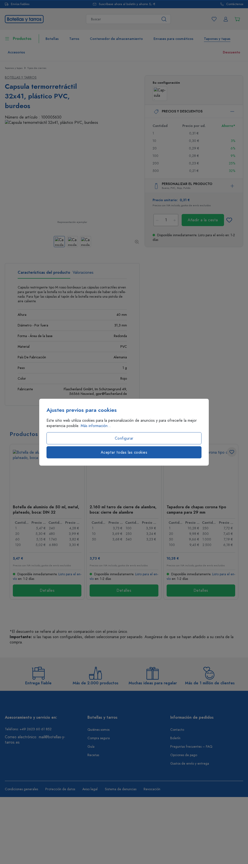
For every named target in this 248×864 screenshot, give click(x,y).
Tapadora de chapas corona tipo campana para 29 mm (196, 509)
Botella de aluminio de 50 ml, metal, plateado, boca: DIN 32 (46, 509)
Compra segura (98, 738)
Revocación (152, 789)
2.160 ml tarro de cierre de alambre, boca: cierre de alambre (123, 509)
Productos (22, 38)
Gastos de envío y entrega (189, 763)
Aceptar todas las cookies (124, 452)
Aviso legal (90, 789)
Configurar (124, 438)
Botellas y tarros (21, 77)
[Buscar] (164, 19)
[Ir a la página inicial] (24, 19)
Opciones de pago (183, 755)
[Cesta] (237, 19)
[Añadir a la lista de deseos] (229, 220)
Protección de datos (60, 789)
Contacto (177, 729)
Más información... (96, 425)
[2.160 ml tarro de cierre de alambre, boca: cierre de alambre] (124, 474)
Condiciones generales (21, 789)
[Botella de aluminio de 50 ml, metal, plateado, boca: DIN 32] (47, 474)
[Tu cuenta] (226, 19)
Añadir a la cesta (203, 220)
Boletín (175, 738)
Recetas (93, 755)
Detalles (47, 590)
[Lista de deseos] (214, 19)
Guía (90, 746)
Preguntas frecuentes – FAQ (191, 746)
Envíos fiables (20, 4)
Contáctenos (234, 4)
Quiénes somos (98, 729)
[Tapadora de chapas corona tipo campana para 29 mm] (201, 474)
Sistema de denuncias (120, 789)
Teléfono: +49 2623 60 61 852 (28, 729)
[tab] (44, 274)
